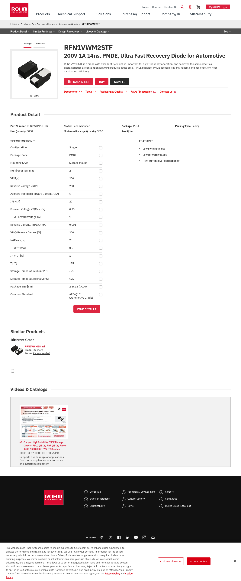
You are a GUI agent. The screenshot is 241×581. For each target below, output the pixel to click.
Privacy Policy (112, 573)
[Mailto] (153, 537)
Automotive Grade (68, 24)
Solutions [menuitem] (103, 13)
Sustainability (97, 505)
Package (27, 43)
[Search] (182, 7)
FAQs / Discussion (142, 91)
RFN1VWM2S (33, 346)
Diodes (24, 24)
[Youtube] (136, 537)
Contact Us (170, 6)
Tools (88, 91)
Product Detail (18, 31)
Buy (102, 82)
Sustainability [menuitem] (200, 13)
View (36, 95)
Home (13, 23)
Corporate (95, 491)
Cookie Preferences (171, 561)
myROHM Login (218, 7)
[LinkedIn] (127, 537)
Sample (119, 82)
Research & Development (141, 491)
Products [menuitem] (43, 13)
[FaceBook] (119, 537)
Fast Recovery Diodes (43, 24)
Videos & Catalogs (96, 31)
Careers (156, 6)
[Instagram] (144, 537)
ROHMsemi (110, 537)
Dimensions (39, 43)
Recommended (81, 126)
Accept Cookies (198, 561)
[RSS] (102, 537)
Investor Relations (100, 498)
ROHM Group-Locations (178, 505)
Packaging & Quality (112, 91)
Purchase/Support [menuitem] (136, 13)
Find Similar (87, 309)
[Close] (235, 561)
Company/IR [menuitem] (170, 13)
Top (226, 31)
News (145, 6)
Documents (71, 91)
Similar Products (42, 31)
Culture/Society (136, 498)
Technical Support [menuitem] (71, 13)
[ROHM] (19, 11)
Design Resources (68, 31)
